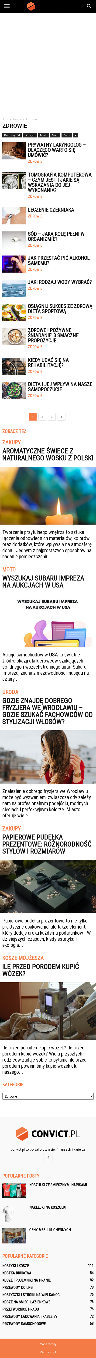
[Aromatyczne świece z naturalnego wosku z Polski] (48, 496)
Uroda (10, 692)
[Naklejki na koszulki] (9, 1214)
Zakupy (11, 442)
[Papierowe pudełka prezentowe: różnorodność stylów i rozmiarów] (48, 886)
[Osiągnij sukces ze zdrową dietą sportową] (14, 312)
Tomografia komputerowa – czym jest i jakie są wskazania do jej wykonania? (60, 182)
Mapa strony (48, 1344)
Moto (55, 135)
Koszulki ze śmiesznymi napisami (58, 1185)
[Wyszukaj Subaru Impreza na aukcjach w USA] (48, 620)
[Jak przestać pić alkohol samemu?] (14, 264)
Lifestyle (30, 135)
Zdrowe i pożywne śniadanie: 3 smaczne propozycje (53, 335)
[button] (89, 6)
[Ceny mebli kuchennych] (14, 1236)
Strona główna (11, 119)
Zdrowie (35, 161)
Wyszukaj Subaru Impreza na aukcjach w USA (43, 581)
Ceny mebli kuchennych (50, 1230)
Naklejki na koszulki (47, 1207)
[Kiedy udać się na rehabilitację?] (14, 366)
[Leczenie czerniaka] (14, 215)
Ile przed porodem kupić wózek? (40, 970)
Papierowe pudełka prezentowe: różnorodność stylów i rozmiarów (47, 844)
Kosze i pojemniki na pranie (26, 1280)
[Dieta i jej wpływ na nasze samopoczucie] (14, 390)
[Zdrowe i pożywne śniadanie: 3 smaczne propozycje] (14, 336)
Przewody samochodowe (24, 1324)
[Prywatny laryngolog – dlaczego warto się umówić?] (14, 150)
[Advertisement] (48, 63)
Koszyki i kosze (15, 1266)
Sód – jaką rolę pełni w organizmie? (56, 236)
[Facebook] (48, 1157)
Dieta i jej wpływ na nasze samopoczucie (60, 386)
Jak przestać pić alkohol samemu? (59, 260)
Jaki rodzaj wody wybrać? (60, 282)
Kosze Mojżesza (23, 958)
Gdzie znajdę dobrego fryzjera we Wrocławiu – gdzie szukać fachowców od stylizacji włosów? (47, 711)
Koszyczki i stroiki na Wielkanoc (31, 1295)
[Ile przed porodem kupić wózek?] (48, 1011)
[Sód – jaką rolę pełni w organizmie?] (14, 240)
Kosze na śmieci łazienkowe (26, 1302)
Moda (43, 135)
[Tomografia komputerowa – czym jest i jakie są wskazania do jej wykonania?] (14, 180)
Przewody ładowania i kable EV (29, 1316)
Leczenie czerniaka (51, 210)
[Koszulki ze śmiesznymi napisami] (14, 1190)
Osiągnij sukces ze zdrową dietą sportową (60, 308)
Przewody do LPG (17, 1287)
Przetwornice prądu (20, 1309)
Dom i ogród (12, 135)
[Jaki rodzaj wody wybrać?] (14, 288)
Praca (66, 135)
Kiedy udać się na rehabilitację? (48, 362)
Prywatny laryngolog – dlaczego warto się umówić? (57, 150)
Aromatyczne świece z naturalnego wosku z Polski (47, 454)
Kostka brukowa (16, 1273)
